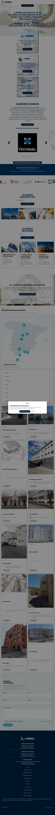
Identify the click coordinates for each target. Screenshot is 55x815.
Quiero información (24, 411)
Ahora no (33, 411)
